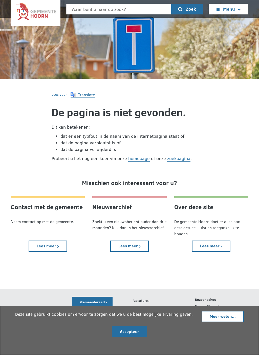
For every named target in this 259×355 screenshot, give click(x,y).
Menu (229, 9)
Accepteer (129, 331)
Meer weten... (223, 316)
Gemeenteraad (92, 302)
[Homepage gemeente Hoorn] (35, 12)
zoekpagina (178, 158)
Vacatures (141, 300)
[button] (83, 94)
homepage (139, 158)
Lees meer (52, 245)
